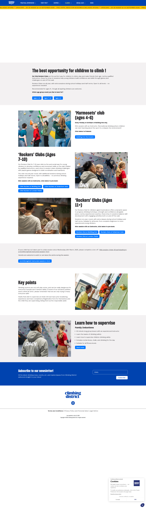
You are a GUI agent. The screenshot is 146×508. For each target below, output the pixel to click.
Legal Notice (93, 411)
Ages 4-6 (37, 98)
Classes (67, 3)
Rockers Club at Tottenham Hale (112, 232)
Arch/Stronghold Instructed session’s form (35, 261)
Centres (56, 3)
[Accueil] (11, 3)
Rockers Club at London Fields (87, 236)
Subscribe (121, 378)
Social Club (80, 3)
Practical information (27, 3)
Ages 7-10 (47, 98)
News (91, 3)
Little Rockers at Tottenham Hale (56, 186)
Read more (80, 347)
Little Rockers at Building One (30, 186)
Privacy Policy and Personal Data (76, 411)
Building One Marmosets (85, 137)
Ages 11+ (58, 98)
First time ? (44, 3)
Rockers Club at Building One (86, 232)
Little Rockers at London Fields (31, 191)
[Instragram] (73, 404)
